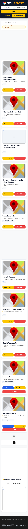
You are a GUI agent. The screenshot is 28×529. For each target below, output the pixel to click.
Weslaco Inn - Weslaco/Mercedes (9, 78)
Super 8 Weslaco (8, 277)
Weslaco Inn (7, 377)
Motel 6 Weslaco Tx (9, 343)
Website (8, 387)
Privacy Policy (11, 524)
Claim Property (19, 15)
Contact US (22, 525)
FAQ (17, 525)
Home (5, 22)
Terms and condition (8, 525)
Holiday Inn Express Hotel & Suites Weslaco (12, 181)
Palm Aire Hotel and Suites (12, 112)
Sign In (8, 15)
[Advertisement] (14, 46)
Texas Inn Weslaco (9, 216)
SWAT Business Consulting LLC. (9, 521)
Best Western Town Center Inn (13, 309)
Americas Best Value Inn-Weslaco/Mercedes (11, 147)
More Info (19, 90)
